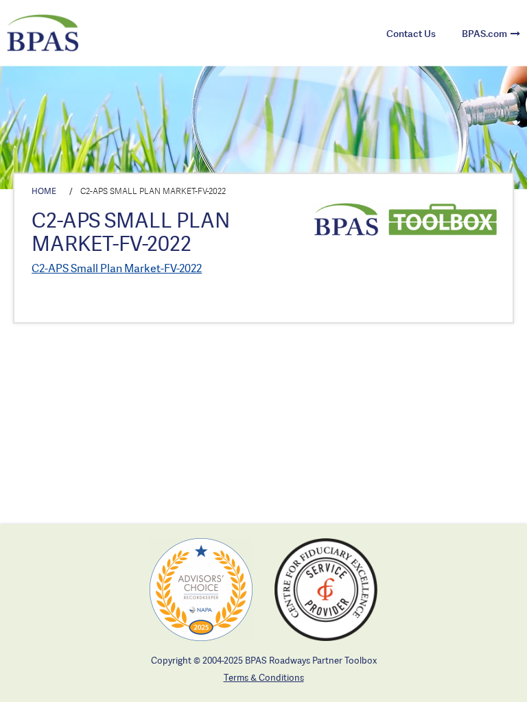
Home (44, 191)
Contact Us (411, 33)
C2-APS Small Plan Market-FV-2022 (117, 268)
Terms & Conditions (264, 677)
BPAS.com (484, 33)
